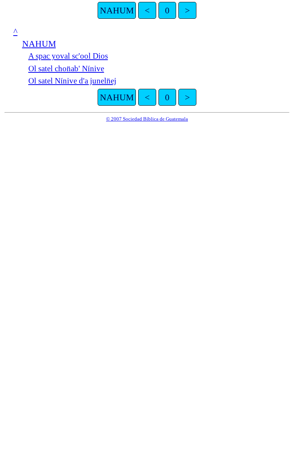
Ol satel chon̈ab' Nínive (66, 68)
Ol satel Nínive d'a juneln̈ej (72, 81)
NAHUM (117, 10)
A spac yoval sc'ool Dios (68, 56)
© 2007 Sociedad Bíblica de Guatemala (147, 119)
